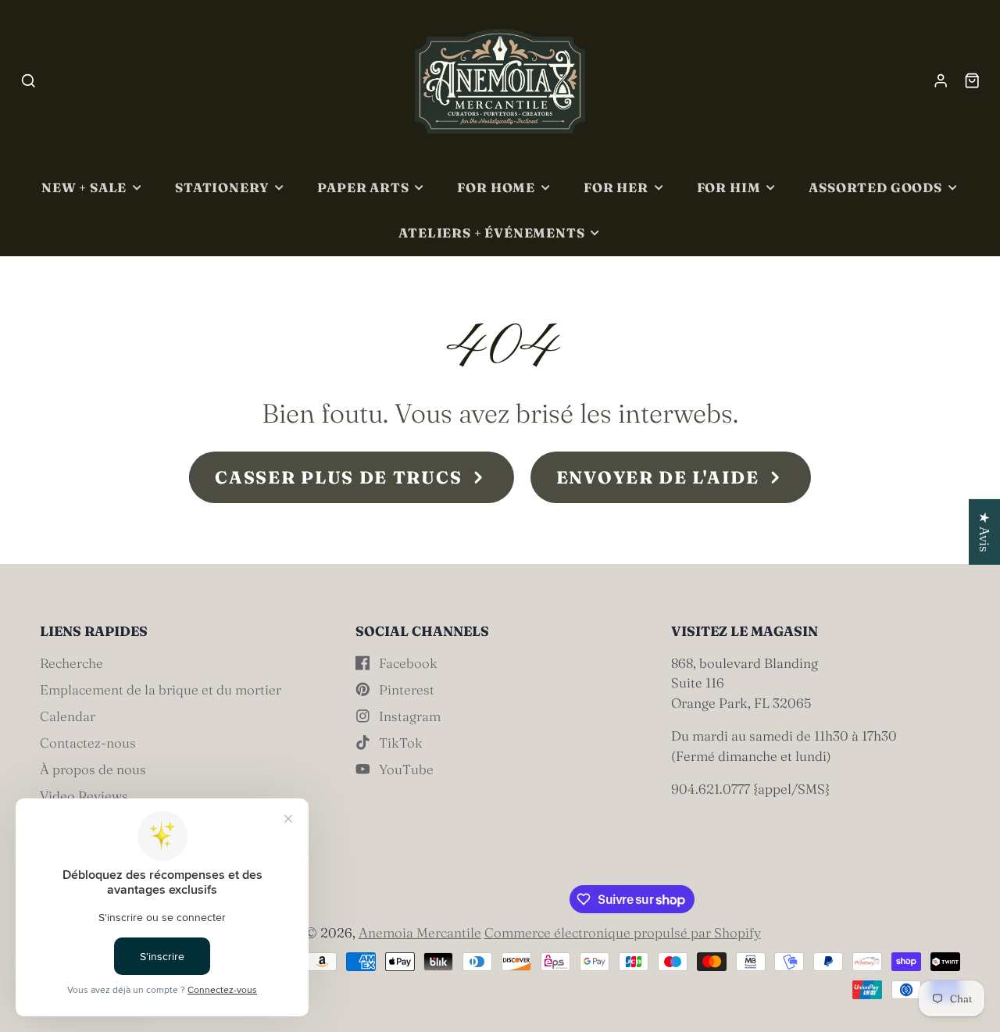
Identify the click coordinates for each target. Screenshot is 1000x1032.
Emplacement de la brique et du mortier (160, 689)
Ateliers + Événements (491, 233)
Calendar (67, 716)
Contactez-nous (88, 742)
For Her (616, 187)
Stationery (222, 187)
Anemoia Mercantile (420, 932)
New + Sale (84, 187)
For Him (729, 187)
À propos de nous (93, 769)
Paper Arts (363, 187)
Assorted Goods (875, 187)
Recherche (71, 663)
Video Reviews (84, 795)
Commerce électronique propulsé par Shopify (622, 932)
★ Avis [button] (985, 531)
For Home (496, 187)
